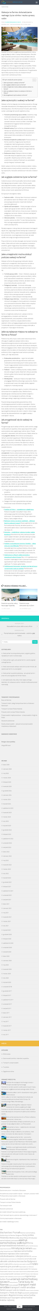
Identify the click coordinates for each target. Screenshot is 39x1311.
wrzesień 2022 (7, 843)
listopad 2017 (7, 995)
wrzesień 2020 (7, 947)
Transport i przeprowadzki (10, 1063)
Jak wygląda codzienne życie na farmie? (15, 85)
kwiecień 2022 (7, 865)
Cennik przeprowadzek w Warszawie (10, 1218)
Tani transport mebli (6, 1205)
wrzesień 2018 (7, 987)
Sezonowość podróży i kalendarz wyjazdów (16, 1058)
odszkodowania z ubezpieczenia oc (15, 1256)
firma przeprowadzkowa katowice (16, 1244)
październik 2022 (8, 839)
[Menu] (36, 2)
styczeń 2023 (7, 825)
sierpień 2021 (7, 899)
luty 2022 (6, 873)
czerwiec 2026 (7, 769)
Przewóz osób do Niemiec (7, 1199)
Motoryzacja (6, 1054)
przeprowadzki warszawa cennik (15, 1274)
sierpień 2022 (7, 847)
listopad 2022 (7, 834)
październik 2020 (8, 943)
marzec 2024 (7, 799)
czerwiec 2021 (7, 908)
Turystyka (4, 7)
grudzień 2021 (7, 882)
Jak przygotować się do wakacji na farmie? (15, 95)
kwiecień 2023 (7, 812)
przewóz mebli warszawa (6, 1276)
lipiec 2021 (6, 904)
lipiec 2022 (6, 852)
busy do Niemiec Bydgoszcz (13, 1235)
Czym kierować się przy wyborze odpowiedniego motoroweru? (18, 1215)
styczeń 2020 (7, 982)
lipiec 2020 (6, 956)
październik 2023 (8, 808)
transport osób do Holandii (15, 1290)
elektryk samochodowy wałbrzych (14, 1241)
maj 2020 (6, 965)
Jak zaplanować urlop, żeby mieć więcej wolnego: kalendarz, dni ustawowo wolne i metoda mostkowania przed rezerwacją (19, 682)
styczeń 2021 (7, 930)
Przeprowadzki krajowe (6, 1271)
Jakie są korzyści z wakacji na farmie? (14, 82)
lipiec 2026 (6, 765)
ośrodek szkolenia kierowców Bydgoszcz (18, 1261)
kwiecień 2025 (7, 786)
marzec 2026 (7, 778)
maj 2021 (6, 913)
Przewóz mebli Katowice (31, 1274)
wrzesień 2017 (7, 1004)
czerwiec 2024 (7, 795)
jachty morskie (29, 1246)
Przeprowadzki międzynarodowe (19, 1271)
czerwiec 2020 (7, 960)
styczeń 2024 (7, 804)
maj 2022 (6, 860)
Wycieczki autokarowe (7, 721)
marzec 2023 (7, 817)
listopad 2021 (7, 886)
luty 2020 (6, 978)
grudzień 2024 (7, 791)
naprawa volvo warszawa (18, 1254)
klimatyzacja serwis (21, 1248)
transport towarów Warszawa (32, 1290)
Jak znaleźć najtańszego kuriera (9, 1222)
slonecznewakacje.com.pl (13, 22)
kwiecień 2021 (7, 917)
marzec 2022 (7, 869)
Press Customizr (28, 1309)
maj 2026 (6, 773)
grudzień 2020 (7, 934)
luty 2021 (6, 926)
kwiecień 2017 (7, 1026)
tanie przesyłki (13, 1285)
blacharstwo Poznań (10, 1232)
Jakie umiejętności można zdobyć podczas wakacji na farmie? (18, 88)
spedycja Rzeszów (14, 1282)
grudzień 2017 (7, 991)
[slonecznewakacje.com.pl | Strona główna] (15, 2)
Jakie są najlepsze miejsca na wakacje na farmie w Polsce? (18, 92)
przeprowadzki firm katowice (28, 1269)
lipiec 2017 (6, 1013)
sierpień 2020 (7, 952)
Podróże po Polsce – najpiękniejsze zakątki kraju (19, 509)
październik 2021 (8, 891)
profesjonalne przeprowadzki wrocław (21, 1264)
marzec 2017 (7, 1030)
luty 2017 (6, 1034)
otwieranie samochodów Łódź (26, 1259)
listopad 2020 (7, 939)
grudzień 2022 (7, 830)
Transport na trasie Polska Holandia (11, 709)
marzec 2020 (7, 973)
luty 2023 (6, 821)
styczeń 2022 (7, 878)
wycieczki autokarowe (30, 1293)
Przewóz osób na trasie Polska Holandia (13, 712)
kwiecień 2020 (7, 969)
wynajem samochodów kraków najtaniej (16, 1298)
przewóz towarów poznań (19, 1276)
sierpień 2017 (7, 1008)
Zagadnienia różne (8, 1071)
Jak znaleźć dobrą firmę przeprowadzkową (12, 1212)
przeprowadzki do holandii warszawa (9, 1269)
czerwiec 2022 (7, 856)
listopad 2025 (7, 782)
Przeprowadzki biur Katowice (26, 1266)
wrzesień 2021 (7, 895)
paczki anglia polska (6, 1264)
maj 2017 (6, 1021)
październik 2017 (8, 1000)
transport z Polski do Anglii (11, 1293)
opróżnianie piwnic (13, 1259)
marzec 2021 (7, 921)
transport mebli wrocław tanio (17, 1288)
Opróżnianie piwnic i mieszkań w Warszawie (13, 1190)
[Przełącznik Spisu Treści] (33, 80)
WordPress (15, 1309)
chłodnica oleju (14, 1238)
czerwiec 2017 (7, 1017)
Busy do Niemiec (6, 700)
